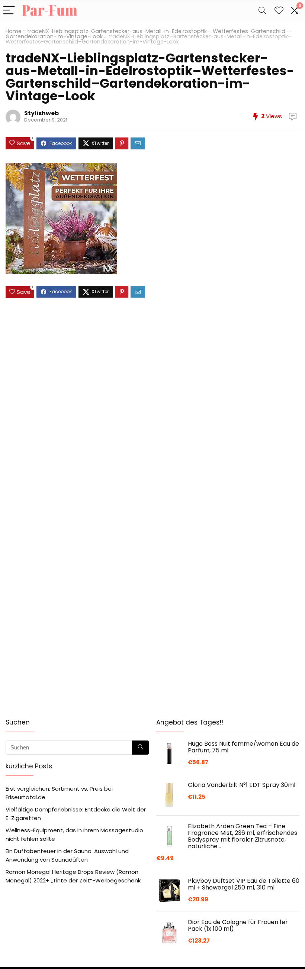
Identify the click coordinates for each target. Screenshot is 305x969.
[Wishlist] (278, 10)
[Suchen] (140, 747)
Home (14, 31)
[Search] (262, 10)
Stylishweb (41, 113)
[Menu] (9, 10)
